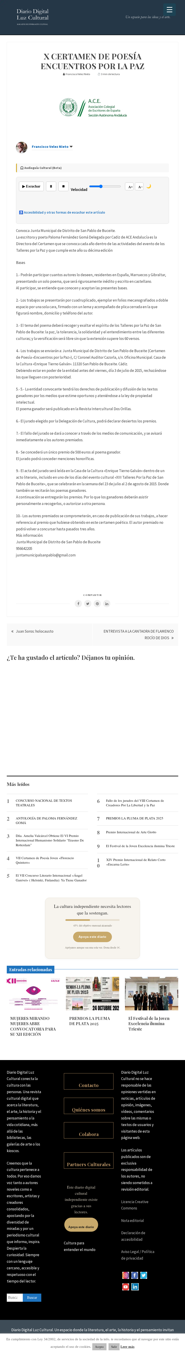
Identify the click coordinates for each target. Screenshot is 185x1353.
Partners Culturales (89, 1164)
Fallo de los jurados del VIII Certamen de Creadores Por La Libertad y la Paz (135, 802)
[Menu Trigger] (169, 9)
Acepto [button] (99, 1346)
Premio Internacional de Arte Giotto (131, 832)
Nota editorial (132, 1220)
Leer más (127, 1346)
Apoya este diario (92, 937)
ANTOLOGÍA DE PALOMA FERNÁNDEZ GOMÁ (46, 820)
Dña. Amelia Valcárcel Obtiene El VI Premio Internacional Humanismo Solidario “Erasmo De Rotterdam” (50, 840)
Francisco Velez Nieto (50, 146)
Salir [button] (114, 1346)
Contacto (89, 1085)
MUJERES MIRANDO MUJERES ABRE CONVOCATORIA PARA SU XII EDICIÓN (33, 1026)
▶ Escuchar (31, 186)
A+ (130, 187)
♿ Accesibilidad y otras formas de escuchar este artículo (62, 212)
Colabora (89, 1134)
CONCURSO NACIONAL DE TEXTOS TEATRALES (44, 802)
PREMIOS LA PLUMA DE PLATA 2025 (134, 818)
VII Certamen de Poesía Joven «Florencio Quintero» (45, 860)
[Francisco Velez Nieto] (21, 151)
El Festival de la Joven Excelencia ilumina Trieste (140, 845)
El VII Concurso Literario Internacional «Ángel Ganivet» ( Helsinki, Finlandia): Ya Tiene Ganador (51, 877)
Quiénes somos (88, 1110)
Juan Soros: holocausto (34, 631)
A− (140, 187)
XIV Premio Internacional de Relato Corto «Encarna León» (136, 861)
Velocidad (79, 189)
